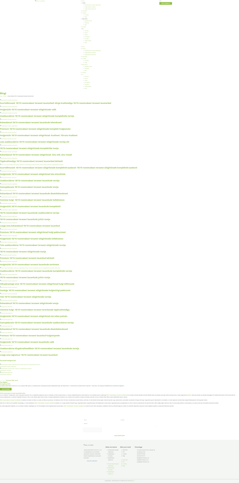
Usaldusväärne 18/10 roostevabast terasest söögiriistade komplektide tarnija (37, 116)
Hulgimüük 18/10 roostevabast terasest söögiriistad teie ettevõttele (32, 174)
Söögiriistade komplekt (90, 7)
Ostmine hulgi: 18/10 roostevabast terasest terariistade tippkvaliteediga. (35, 309)
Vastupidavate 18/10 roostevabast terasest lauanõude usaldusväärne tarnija (37, 322)
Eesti (86, 42)
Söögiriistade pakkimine (90, 8)
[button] (119, 45)
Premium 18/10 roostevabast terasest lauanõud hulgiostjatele (30, 335)
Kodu (83, 1)
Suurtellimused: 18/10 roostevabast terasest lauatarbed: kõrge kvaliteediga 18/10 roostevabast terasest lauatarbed (55, 103)
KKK (86, 24)
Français (87, 38)
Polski (86, 34)
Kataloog (87, 22)
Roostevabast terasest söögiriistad (93, 5)
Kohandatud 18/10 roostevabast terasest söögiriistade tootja (29, 303)
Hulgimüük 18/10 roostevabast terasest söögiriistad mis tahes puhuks (33, 316)
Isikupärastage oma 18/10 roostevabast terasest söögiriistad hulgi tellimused (37, 284)
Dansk (86, 32)
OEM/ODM (84, 10)
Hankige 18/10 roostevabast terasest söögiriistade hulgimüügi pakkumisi (35, 290)
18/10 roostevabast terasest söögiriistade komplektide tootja (29, 148)
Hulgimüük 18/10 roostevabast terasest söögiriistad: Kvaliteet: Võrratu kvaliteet (38, 135)
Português (87, 36)
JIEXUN (133, 480)
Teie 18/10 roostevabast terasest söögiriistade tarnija (25, 296)
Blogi (86, 16)
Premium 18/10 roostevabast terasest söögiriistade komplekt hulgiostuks (35, 129)
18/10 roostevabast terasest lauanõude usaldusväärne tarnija (29, 212)
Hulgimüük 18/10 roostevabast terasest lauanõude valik (27, 342)
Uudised (84, 12)
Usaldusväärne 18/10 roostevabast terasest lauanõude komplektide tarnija (36, 271)
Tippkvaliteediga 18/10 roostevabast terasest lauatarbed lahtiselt (31, 161)
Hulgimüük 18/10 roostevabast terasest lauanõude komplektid (30, 206)
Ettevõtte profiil (88, 20)
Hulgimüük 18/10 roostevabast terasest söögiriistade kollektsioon (31, 238)
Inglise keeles (88, 40)
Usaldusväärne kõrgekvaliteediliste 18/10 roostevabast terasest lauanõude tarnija (39, 348)
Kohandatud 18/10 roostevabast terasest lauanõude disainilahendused (34, 193)
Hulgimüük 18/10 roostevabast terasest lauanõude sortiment (29, 264)
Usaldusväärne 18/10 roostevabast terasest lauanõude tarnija (30, 180)
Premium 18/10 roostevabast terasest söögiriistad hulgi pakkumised (33, 232)
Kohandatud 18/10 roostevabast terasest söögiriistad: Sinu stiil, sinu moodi (36, 154)
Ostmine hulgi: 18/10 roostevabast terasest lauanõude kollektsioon (32, 200)
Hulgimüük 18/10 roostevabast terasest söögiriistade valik (28, 109)
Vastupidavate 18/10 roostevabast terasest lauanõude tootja (29, 187)
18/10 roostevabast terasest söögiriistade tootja (23, 251)
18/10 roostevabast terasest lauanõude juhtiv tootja (25, 219)
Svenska (87, 30)
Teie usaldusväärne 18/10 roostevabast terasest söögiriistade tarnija (33, 245)
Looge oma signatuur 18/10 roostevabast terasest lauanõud (29, 355)
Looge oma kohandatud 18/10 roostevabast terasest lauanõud (30, 225)
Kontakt (84, 26)
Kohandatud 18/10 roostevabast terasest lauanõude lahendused (31, 122)
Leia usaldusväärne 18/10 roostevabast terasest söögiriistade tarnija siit (34, 141)
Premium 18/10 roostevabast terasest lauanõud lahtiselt (27, 258)
